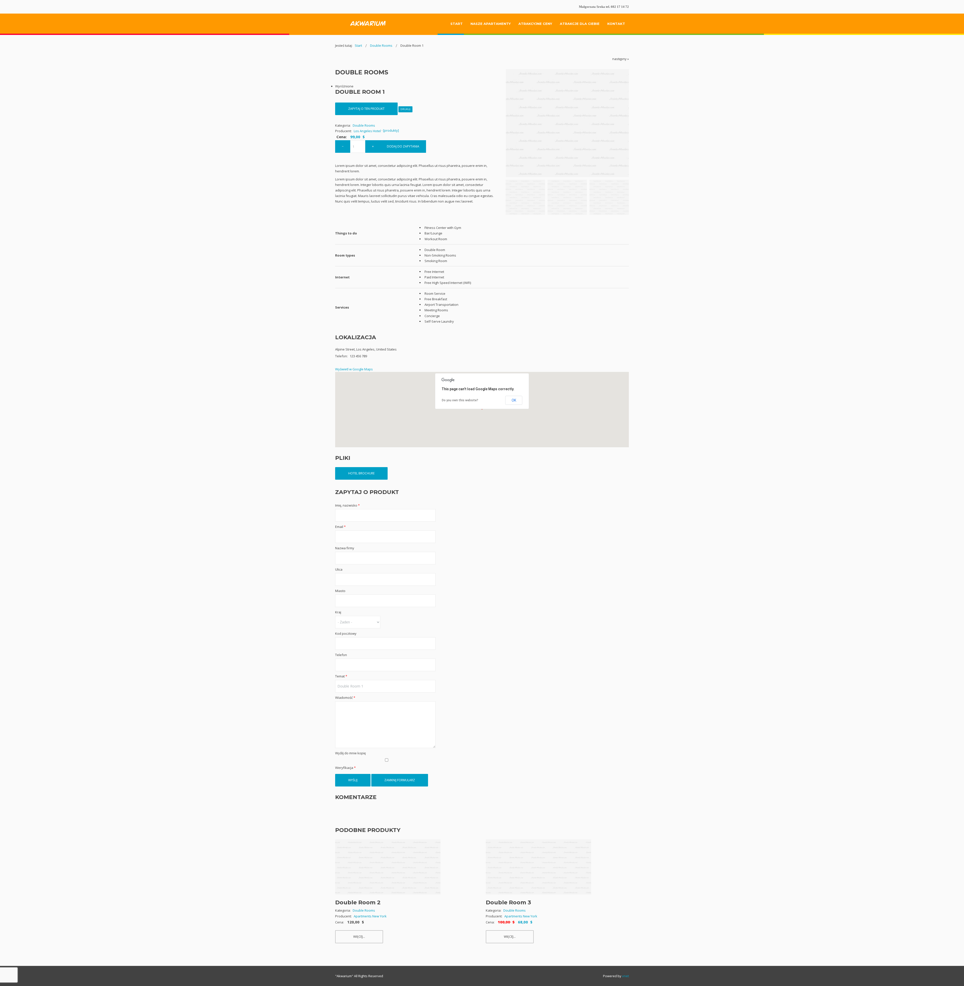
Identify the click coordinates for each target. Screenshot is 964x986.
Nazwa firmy (344, 548)
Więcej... (359, 936)
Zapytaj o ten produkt (366, 109)
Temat (341, 676)
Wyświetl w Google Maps (354, 369)
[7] (525, 197)
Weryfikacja (345, 767)
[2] (567, 197)
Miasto (340, 590)
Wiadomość (345, 697)
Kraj (338, 612)
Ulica (338, 569)
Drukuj (405, 109)
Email (340, 526)
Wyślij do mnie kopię (350, 753)
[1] (609, 197)
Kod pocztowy (345, 633)
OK (514, 400)
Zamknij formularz (399, 780)
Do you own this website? (460, 400)
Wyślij (352, 780)
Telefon (341, 655)
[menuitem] (456, 24)
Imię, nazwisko (347, 505)
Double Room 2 (358, 902)
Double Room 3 (508, 902)
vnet (625, 976)
